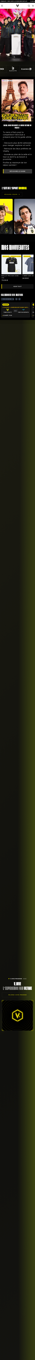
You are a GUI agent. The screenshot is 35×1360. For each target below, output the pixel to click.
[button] (29, 5)
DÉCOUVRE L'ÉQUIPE (10, 194)
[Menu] (2, 5)
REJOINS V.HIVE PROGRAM (17, 995)
